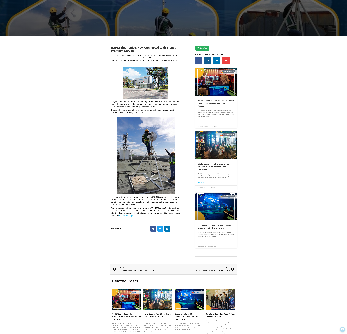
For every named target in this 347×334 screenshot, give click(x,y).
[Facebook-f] (198, 60)
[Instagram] (207, 60)
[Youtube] (226, 60)
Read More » (201, 121)
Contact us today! (126, 216)
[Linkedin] (216, 60)
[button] (153, 229)
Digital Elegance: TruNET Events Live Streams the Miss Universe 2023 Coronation (213, 167)
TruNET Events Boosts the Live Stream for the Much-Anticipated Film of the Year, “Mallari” (216, 103)
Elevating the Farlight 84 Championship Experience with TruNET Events (186, 316)
